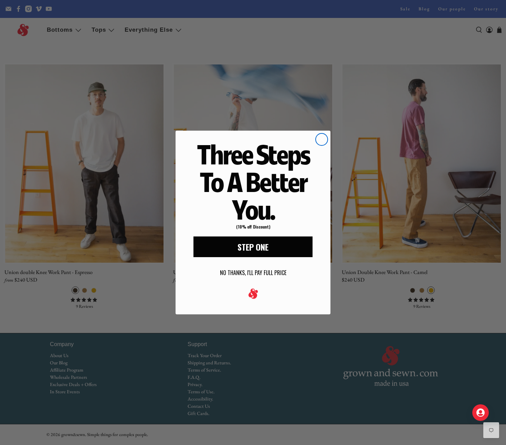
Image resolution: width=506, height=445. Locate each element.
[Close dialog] (322, 139)
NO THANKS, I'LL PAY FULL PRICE (253, 273)
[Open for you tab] (480, 412)
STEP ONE (253, 247)
